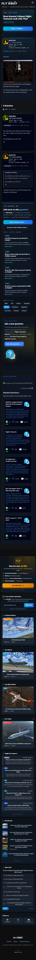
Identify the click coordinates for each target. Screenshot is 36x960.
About (15, 941)
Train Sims (8, 310)
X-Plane (18, 303)
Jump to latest (10, 109)
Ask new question (14, 344)
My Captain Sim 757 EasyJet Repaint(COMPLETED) (18, 383)
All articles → (18, 860)
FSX (12, 303)
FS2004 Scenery (32, 6)
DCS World (15, 307)
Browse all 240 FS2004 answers (18, 227)
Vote (5, 908)
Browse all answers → (18, 814)
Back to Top (18, 952)
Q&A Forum (4, 6)
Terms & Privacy (24, 941)
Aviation (16, 310)
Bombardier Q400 (26, 388)
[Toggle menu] (33, 2)
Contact (9, 941)
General (24, 310)
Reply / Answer (16, 28)
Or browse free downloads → (18, 589)
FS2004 (7, 307)
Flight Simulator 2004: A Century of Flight (19, 6)
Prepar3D (26, 303)
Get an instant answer (18, 222)
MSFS (6, 303)
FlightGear (24, 307)
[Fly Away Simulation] (15, 2)
